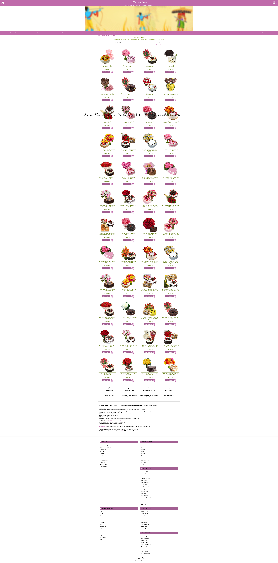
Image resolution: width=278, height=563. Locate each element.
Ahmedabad (103, 526)
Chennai (102, 515)
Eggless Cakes (144, 526)
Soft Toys (143, 458)
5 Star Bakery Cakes (145, 524)
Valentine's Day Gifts (145, 486)
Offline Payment (103, 449)
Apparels (143, 464)
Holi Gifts (143, 502)
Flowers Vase (144, 515)
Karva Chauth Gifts (145, 480)
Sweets (164, 32)
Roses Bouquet (144, 517)
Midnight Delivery (104, 445)
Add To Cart (106, 71)
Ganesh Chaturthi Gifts (146, 497)
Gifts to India (121, 430)
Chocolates (113, 32)
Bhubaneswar (103, 537)
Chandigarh (102, 533)
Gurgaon (102, 531)
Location (102, 455)
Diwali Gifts (143, 493)
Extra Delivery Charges (105, 447)
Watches (264, 32)
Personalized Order (104, 460)
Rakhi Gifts (143, 504)
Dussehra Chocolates (145, 528)
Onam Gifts (143, 499)
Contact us (102, 453)
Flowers (39, 32)
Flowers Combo (189, 32)
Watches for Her (144, 549)
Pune (101, 524)
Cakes (88, 32)
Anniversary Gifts (144, 471)
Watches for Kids (144, 551)
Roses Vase (143, 520)
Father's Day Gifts (145, 476)
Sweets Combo (214, 32)
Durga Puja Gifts (144, 495)
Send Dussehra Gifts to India (114, 420)
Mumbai (102, 513)
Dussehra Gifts (13, 32)
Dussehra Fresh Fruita (146, 544)
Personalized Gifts (145, 460)
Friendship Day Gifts (145, 478)
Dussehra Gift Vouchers (146, 553)
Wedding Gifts (144, 489)
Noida (101, 528)
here (112, 394)
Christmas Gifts (144, 491)
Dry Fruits (139, 32)
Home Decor (143, 462)
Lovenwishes (139, 2)
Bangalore (102, 520)
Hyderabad (102, 522)
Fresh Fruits (239, 32)
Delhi (101, 511)
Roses (63, 32)
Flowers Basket (144, 513)
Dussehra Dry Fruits (145, 536)
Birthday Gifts (144, 473)
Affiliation (102, 451)
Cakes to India (103, 466)
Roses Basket (144, 522)
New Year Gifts (144, 484)
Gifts (142, 455)
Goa (101, 535)
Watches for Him (144, 546)
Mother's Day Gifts (145, 482)
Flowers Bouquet (144, 511)
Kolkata (101, 517)
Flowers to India (103, 426)
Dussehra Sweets (145, 538)
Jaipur (101, 539)
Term (101, 458)
